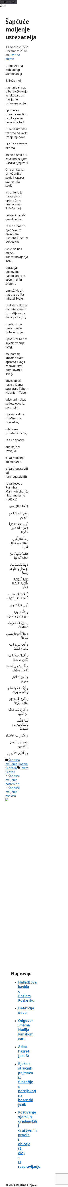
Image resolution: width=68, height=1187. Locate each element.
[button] (3, 6)
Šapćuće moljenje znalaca (12, 792)
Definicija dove (26, 1010)
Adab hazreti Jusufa (24, 1051)
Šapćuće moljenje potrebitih (12, 780)
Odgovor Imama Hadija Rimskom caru (25, 1029)
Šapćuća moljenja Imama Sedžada (16, 764)
